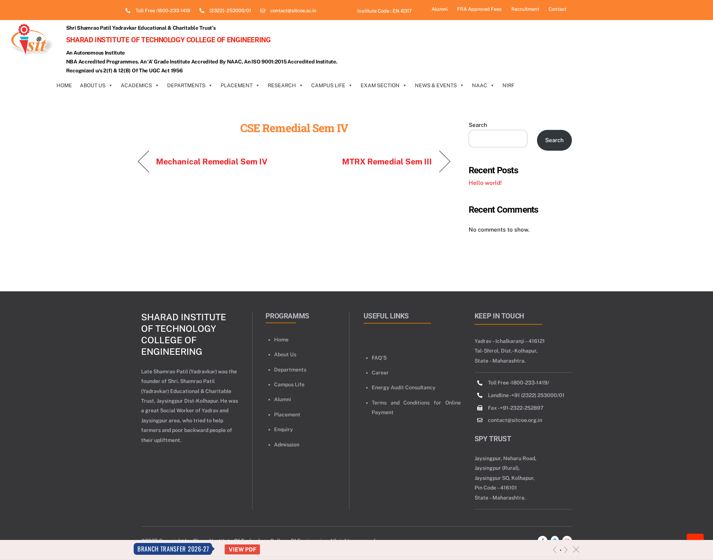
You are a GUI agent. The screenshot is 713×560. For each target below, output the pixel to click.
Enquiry (283, 429)
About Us (92, 85)
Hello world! (485, 183)
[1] (560, 550)
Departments (186, 85)
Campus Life (328, 85)
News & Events (436, 85)
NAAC (479, 85)
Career (380, 373)
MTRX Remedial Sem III (387, 161)
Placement (237, 85)
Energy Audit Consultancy (404, 387)
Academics (136, 85)
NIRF (508, 85)
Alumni (282, 399)
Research (282, 85)
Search (478, 125)
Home (64, 85)
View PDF (242, 549)
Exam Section (380, 85)
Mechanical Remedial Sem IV (211, 161)
